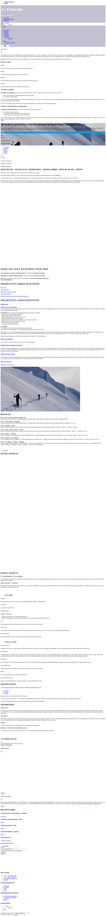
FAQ (5, 900)
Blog (5, 26)
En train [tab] (6, 692)
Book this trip (8, 745)
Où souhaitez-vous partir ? (7, 913)
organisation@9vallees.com (7, 843)
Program (6, 148)
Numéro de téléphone (6, 849)
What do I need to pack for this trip (19, 296)
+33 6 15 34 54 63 (11, 877)
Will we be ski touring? (5, 289)
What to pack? (3, 287)
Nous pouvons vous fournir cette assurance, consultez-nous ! (86, 803)
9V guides (6, 34)
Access (5, 153)
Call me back (5, 846)
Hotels (5, 150)
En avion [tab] (6, 693)
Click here (3, 364)
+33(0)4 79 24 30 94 (9, 2)
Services (6, 151)
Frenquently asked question (10, 896)
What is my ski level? (6, 296)
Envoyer (3, 853)
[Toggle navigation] (5, 46)
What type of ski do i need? (6, 293)
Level (5, 890)
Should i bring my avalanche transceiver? (8, 291)
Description (6, 147)
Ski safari (6, 31)
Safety (5, 888)
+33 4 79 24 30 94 (11, 875)
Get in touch (5, 450)
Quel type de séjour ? (6, 914)
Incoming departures (6, 143)
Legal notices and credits (10, 897)
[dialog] (53, 85)
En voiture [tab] (6, 690)
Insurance (6, 899)
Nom (2, 847)
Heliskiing (6, 20)
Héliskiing (6, 33)
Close (2, 120)
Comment (3, 852)
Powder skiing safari (9, 19)
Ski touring (6, 18)
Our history (6, 35)
